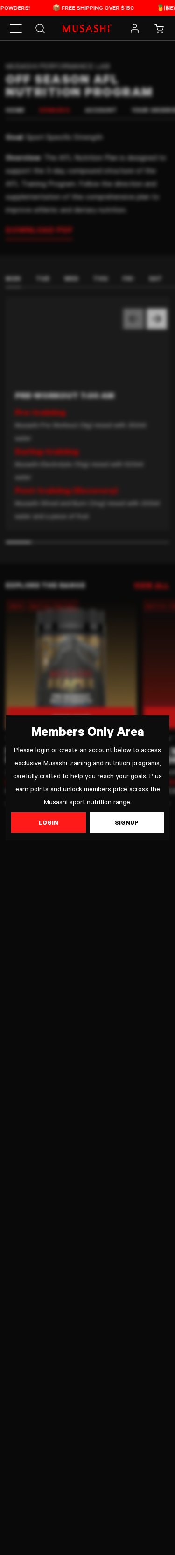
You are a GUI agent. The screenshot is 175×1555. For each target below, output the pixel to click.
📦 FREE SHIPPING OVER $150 (74, 7)
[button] (16, 28)
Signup (127, 822)
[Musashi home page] (87, 28)
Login (48, 822)
